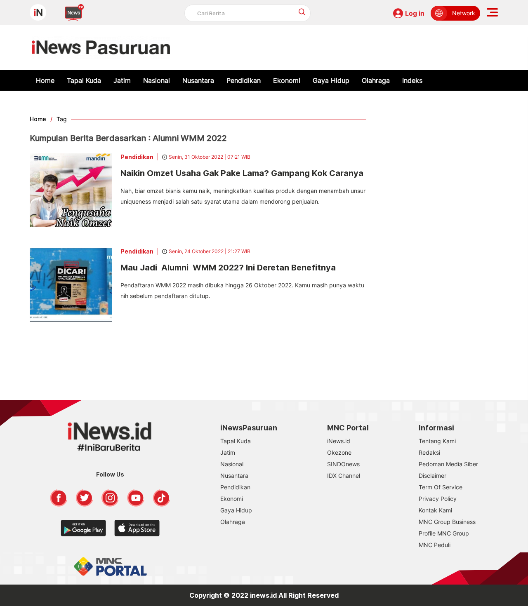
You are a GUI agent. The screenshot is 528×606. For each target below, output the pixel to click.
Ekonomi (286, 80)
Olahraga (376, 80)
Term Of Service (440, 487)
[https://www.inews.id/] (101, 47)
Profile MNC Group (444, 533)
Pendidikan (243, 80)
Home (45, 80)
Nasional (156, 80)
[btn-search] (302, 12)
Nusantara (198, 80)
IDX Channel (343, 475)
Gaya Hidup (331, 80)
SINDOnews (343, 463)
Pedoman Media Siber (448, 463)
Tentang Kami (437, 440)
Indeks (412, 80)
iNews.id (338, 440)
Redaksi (429, 452)
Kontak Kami (435, 510)
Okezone (339, 452)
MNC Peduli (434, 544)
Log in (414, 13)
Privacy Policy (438, 498)
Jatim (122, 80)
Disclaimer (432, 475)
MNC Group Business (447, 521)
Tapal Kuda (84, 80)
